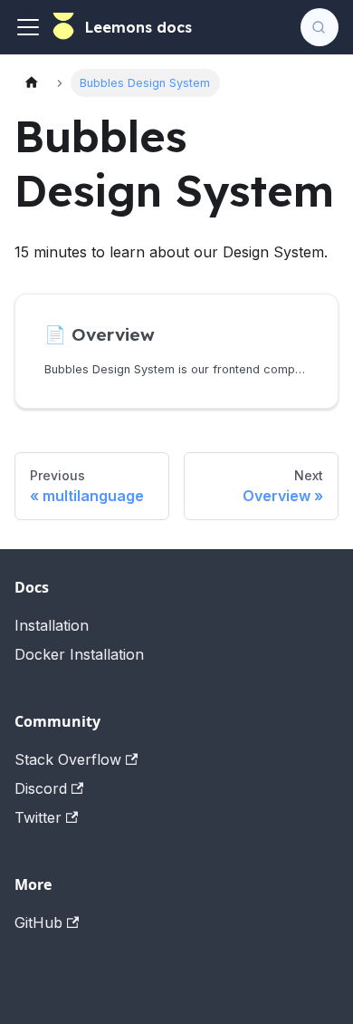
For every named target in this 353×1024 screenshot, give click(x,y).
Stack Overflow (67, 759)
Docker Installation (79, 654)
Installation (51, 625)
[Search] (320, 27)
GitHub (38, 922)
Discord (40, 788)
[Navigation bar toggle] (28, 27)
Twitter (38, 817)
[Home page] (31, 83)
